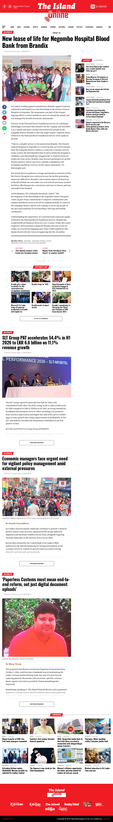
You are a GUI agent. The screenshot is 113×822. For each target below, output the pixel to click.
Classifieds (89, 27)
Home (12, 27)
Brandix (28, 241)
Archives (99, 27)
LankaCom (106, 819)
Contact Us (56, 33)
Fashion (70, 27)
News (19, 27)
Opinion (53, 27)
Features (27, 27)
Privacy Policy (7, 819)
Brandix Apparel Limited (42, 241)
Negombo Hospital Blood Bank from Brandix (29, 243)
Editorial (62, 27)
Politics (79, 27)
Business (44, 27)
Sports (35, 27)
